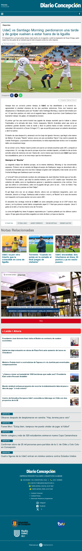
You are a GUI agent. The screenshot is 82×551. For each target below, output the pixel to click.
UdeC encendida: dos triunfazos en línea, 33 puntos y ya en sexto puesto (66, 258)
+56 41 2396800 (57, 480)
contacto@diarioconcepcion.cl (42, 483)
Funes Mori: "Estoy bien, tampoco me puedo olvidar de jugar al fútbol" (35, 426)
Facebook (42, 506)
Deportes (6, 414)
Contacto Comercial (36, 493)
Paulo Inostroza (10, 44)
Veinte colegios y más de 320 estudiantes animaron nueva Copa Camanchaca (39, 435)
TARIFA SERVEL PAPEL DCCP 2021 (42, 489)
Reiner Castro (65, 223)
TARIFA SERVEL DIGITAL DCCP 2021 (42, 486)
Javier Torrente (36, 223)
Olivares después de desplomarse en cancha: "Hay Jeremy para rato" (35, 417)
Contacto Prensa (35, 496)
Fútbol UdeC (22, 223)
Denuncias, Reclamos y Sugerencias (42, 498)
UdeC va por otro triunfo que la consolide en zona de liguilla (13, 258)
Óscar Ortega (51, 223)
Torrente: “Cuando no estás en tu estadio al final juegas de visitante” (40, 258)
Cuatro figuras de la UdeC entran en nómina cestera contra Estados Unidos (38, 456)
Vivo (41, 321)
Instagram (43, 503)
